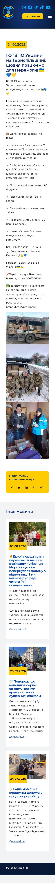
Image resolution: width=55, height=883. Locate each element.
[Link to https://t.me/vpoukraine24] (36, 7)
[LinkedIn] (26, 488)
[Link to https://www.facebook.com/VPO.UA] (30, 7)
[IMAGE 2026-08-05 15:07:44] (27, 522)
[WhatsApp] (34, 488)
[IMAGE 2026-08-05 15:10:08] (27, 647)
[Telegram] (41, 488)
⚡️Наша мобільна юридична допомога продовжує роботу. (26, 792)
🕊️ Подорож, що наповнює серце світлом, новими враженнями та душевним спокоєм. (25, 689)
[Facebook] (12, 488)
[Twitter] (19, 488)
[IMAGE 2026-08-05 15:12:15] (27, 755)
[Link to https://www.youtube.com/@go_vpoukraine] (48, 7)
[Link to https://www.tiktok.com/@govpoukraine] (42, 7)
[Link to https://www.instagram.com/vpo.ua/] (24, 7)
